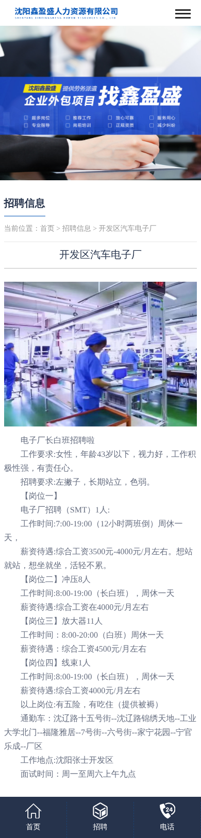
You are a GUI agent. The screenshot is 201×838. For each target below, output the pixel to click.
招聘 (100, 827)
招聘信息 (24, 203)
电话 (167, 827)
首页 (47, 229)
